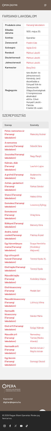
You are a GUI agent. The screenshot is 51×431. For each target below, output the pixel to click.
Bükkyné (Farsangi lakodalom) (14, 225)
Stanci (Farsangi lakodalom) (13, 196)
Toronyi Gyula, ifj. (38, 258)
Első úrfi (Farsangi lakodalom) (14, 328)
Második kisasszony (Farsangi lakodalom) (15, 302)
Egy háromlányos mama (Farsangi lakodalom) (13, 247)
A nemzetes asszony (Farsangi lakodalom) (14, 146)
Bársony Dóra (36, 225)
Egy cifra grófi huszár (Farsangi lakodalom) (13, 258)
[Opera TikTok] (27, 425)
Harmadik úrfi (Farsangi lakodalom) (12, 349)
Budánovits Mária (35, 176)
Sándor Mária (36, 316)
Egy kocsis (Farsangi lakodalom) (10, 361)
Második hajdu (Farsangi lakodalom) (12, 279)
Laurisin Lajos (37, 166)
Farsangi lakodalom (35, 25)
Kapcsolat (12, 400)
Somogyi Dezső (37, 361)
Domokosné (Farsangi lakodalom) (11, 215)
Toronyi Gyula (36, 268)
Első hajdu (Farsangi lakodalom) (15, 269)
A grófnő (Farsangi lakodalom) (14, 176)
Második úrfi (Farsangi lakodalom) (11, 337)
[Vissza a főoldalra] (11, 388)
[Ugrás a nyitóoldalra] (10, 5)
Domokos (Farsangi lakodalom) (14, 205)
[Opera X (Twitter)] (15, 425)
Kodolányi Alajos (38, 278)
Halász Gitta (36, 196)
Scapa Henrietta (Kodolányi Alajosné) (37, 247)
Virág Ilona (35, 215)
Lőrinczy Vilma (37, 302)
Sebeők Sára (36, 146)
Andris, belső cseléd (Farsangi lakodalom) (13, 235)
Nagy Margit (35, 156)
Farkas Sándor (37, 186)
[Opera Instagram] (4, 425)
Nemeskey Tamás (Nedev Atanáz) (37, 337)
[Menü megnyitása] (45, 5)
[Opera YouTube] (21, 425)
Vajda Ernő (31, 47)
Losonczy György (38, 204)
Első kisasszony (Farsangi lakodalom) (13, 290)
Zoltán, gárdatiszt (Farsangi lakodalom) (14, 186)
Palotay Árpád (36, 235)
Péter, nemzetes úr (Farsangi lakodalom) (14, 134)
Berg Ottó (30, 67)
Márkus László (33, 52)
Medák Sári (35, 290)
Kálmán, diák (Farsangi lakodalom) (11, 166)
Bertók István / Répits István (37, 349)
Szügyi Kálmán (37, 327)
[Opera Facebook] (10, 425)
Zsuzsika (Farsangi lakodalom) (14, 156)
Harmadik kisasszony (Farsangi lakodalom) (10, 315)
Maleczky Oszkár (38, 134)
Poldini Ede (31, 42)
